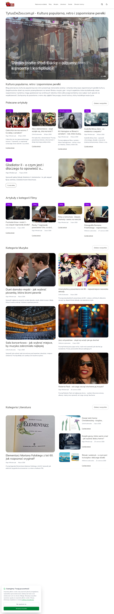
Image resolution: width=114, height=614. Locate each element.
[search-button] (102, 4)
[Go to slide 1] (101, 76)
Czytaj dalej (11, 185)
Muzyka (56, 4)
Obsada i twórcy (79, 4)
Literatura (63, 4)
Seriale (70, 4)
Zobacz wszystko (100, 103)
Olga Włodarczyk (16, 73)
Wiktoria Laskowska (90, 231)
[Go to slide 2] (103, 76)
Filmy (50, 4)
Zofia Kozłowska (37, 134)
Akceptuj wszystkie (21, 608)
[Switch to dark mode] (106, 4)
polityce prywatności (28, 600)
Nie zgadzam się (21, 604)
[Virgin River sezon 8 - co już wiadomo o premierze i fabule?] (57, 48)
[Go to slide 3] (105, 76)
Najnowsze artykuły (41, 4)
